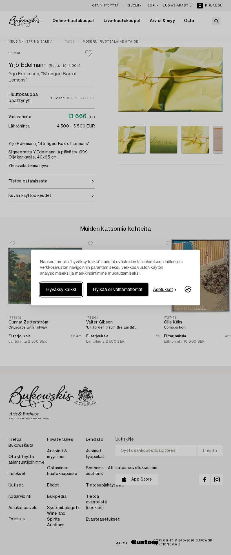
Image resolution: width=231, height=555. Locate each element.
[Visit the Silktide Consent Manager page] (188, 289)
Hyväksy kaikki (61, 289)
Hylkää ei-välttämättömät (117, 289)
